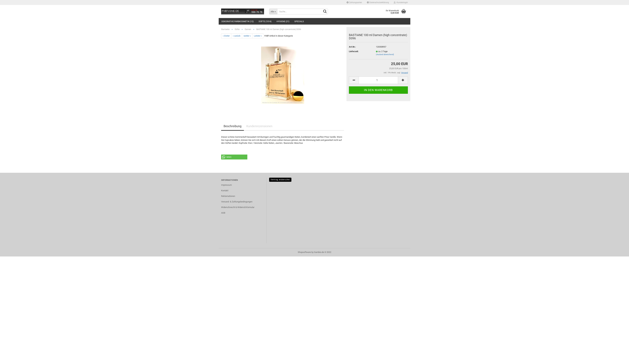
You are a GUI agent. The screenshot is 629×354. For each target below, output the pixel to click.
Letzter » (258, 36)
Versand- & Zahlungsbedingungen (236, 201)
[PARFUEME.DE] (242, 11)
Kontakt (224, 190)
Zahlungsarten (355, 2)
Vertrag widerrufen (280, 179)
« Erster (226, 36)
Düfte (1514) (265, 21)
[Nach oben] (620, 349)
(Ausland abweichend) (385, 54)
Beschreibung (232, 126)
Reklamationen (228, 196)
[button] (234, 157)
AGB (223, 213)
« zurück (236, 36)
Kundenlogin (402, 2)
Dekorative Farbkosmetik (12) (237, 21)
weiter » (247, 36)
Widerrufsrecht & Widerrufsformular (237, 207)
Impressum (226, 185)
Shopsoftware (304, 252)
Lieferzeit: (354, 51)
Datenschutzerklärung (379, 2)
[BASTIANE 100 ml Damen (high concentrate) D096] (282, 75)
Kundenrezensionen (259, 126)
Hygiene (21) (282, 21)
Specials (299, 21)
